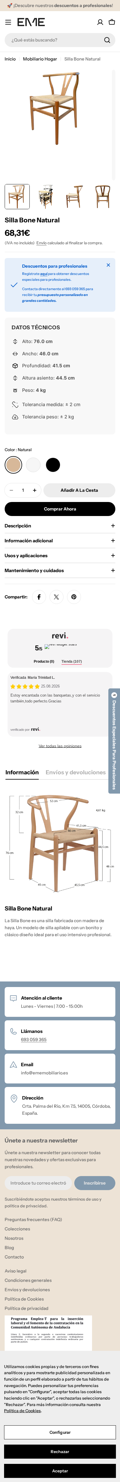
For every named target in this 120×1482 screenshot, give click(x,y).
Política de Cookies (22, 1410)
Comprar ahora (60, 509)
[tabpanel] (60, 878)
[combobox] (60, 40)
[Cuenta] (100, 22)
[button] (114, 741)
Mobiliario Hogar (40, 59)
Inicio (10, 59)
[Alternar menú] (8, 22)
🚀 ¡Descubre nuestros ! (60, 5)
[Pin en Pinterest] (74, 597)
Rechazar (60, 1451)
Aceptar (60, 1471)
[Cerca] (108, 265)
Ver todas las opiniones (60, 746)
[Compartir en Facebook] (39, 597)
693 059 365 (34, 1039)
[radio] (13, 465)
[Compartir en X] (56, 597)
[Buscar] (107, 40)
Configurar (60, 1432)
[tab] (44, 662)
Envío (41, 242)
